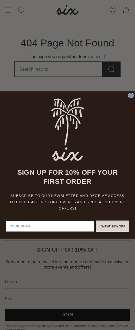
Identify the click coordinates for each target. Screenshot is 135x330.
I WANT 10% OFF (112, 226)
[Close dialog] (131, 95)
